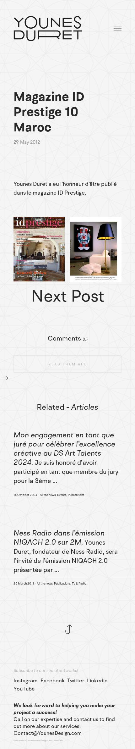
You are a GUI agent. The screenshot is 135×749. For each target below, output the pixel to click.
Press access (19, 740)
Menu (118, 28)
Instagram (26, 681)
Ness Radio (58, 740)
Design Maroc (46, 740)
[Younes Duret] (48, 29)
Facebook (52, 681)
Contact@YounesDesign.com (48, 733)
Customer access (32, 740)
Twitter (75, 681)
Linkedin (97, 681)
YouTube (24, 689)
